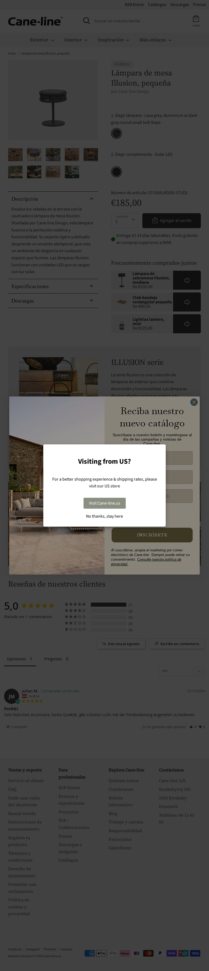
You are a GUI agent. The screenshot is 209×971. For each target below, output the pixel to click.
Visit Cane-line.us (104, 503)
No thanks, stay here (104, 516)
